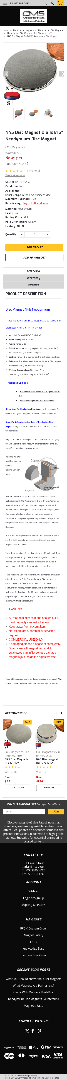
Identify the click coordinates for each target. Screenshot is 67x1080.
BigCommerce (21, 1078)
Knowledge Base (33, 948)
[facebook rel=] (33, 1031)
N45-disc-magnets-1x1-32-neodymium (37, 400)
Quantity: (11, 234)
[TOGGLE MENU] (5, 3)
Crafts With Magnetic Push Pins (33, 992)
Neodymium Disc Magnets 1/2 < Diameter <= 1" (29, 33)
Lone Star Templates (49, 1078)
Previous (5, 74)
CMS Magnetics (15, 147)
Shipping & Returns (33, 905)
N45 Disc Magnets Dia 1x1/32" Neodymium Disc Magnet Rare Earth (17, 761)
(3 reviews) (32, 171)
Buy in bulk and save (35, 203)
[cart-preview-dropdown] (59, 3)
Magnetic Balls (33, 1006)
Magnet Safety (33, 935)
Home (6, 30)
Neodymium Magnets (23, 30)
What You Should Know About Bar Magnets (33, 979)
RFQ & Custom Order (33, 928)
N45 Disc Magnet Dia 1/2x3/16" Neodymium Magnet (47, 761)
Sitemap (33, 1075)
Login (26, 898)
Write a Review (15, 175)
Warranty (33, 278)
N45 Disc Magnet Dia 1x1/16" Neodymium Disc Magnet (32, 36)
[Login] (52, 3)
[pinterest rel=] (39, 1031)
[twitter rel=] (27, 1031)
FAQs (33, 942)
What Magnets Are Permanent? (33, 986)
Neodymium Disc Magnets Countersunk (33, 999)
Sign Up (39, 898)
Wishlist (33, 891)
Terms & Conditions (33, 955)
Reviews (33, 285)
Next (61, 74)
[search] (45, 3)
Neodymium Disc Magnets (50, 30)
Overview (33, 271)
